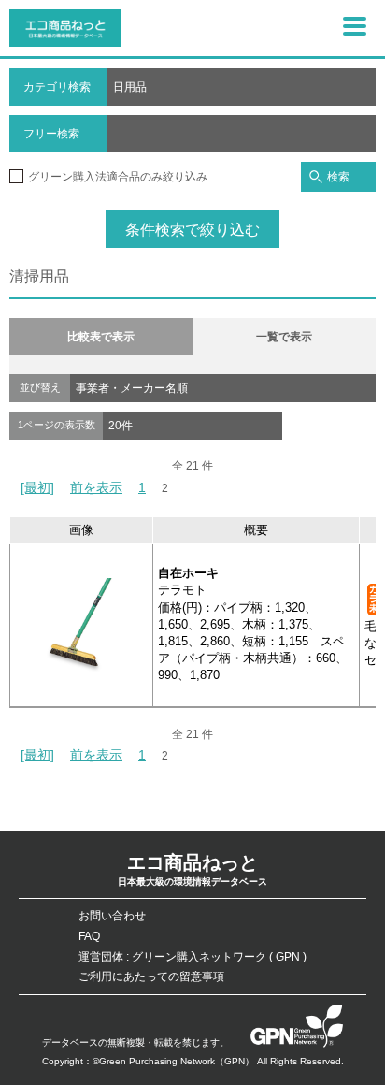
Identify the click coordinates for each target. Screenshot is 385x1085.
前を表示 (96, 487)
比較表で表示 (101, 336)
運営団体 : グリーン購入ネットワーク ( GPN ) (192, 956)
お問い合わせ (112, 915)
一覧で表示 (284, 336)
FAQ (89, 936)
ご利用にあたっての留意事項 (151, 976)
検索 (338, 176)
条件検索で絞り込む (192, 230)
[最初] (37, 487)
